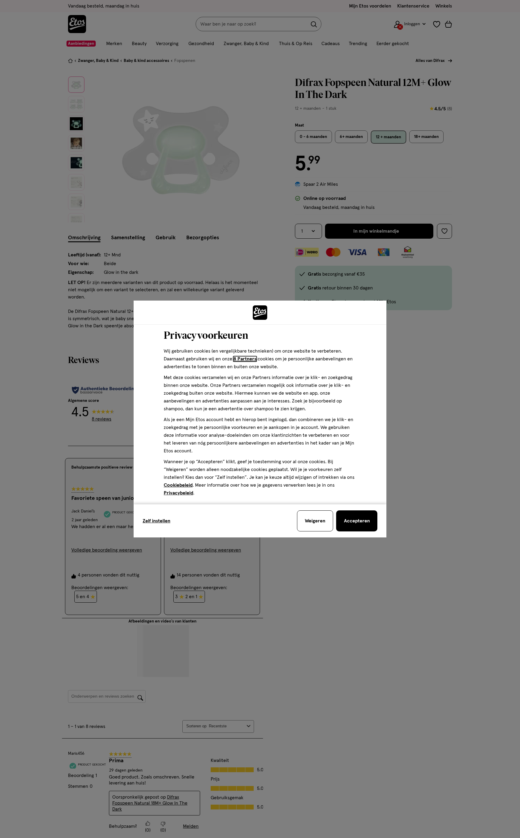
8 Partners (245, 358)
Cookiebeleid (178, 485)
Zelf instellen (156, 520)
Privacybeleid (178, 493)
